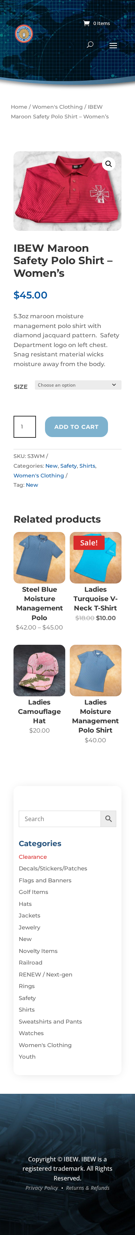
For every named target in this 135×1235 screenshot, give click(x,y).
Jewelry (29, 927)
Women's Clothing (57, 106)
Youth (27, 1056)
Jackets (29, 915)
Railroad (30, 962)
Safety (68, 465)
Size (21, 386)
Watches (31, 1033)
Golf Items (33, 891)
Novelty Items (38, 950)
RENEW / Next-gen (45, 974)
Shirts (87, 465)
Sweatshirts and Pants (50, 1021)
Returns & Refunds (88, 1187)
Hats (25, 903)
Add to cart (76, 426)
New (51, 465)
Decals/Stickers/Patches (53, 868)
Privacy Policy (42, 1187)
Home (19, 106)
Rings (27, 986)
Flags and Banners (45, 880)
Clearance (33, 856)
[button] (109, 164)
